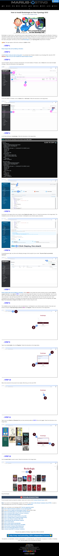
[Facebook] (25, 551)
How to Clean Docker (9, 521)
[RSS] (28, 551)
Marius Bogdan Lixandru (29, 545)
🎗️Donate (55, 1)
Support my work (30, 544)
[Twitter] (27, 551)
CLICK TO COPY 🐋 (50, 142)
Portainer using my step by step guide (13, 55)
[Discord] (23, 551)
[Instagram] (35, 551)
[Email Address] (32, 551)
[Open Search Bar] (29, 8)
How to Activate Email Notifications (12, 514)
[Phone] (30, 551)
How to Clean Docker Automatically (12, 523)
